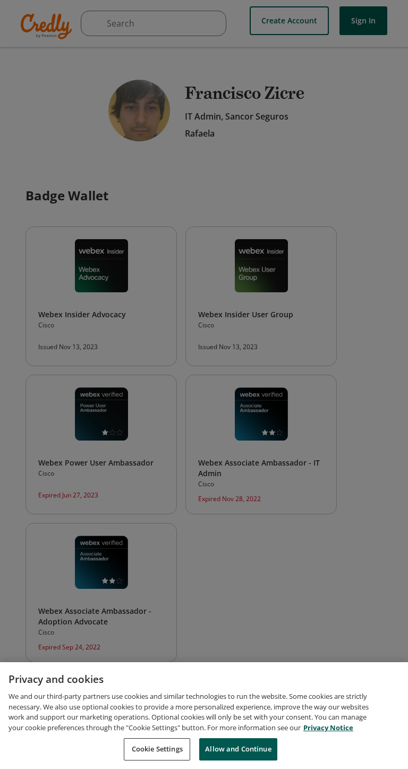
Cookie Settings (157, 749)
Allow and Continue (238, 749)
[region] (204, 715)
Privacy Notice (328, 727)
